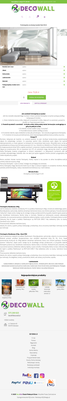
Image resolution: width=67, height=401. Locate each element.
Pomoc (33, 340)
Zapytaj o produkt (40, 103)
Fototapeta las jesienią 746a (20, 288)
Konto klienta (33, 350)
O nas (33, 338)
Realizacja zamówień (33, 365)
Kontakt (33, 345)
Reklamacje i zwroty (33, 363)
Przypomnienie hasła (33, 358)
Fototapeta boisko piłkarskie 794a (33, 289)
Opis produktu (25, 103)
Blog (33, 348)
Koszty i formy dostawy (33, 360)
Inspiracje (33, 355)
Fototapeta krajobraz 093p (6, 297)
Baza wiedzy (33, 353)
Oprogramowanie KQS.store (25, 397)
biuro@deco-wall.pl (14, 315)
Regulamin (33, 343)
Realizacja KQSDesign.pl (42, 397)
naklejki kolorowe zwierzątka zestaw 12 (47, 290)
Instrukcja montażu (33, 367)
